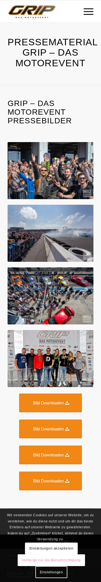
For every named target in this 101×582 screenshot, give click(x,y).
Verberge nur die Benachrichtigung (51, 560)
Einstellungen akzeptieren (51, 548)
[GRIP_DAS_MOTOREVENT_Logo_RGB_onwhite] (42, 11)
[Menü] (85, 11)
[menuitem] (85, 11)
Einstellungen (51, 572)
